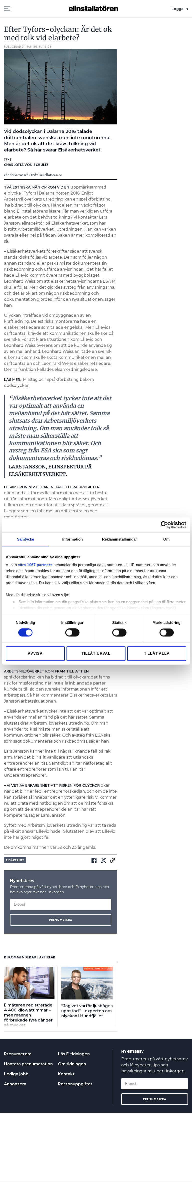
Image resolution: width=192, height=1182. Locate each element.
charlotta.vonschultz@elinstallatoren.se (33, 175)
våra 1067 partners (35, 565)
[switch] (72, 633)
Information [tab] (72, 539)
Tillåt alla (157, 653)
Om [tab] (166, 539)
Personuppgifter (75, 1084)
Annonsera (15, 1084)
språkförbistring (95, 199)
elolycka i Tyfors (20, 193)
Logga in (180, 9)
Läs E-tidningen (74, 1054)
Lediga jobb (16, 1074)
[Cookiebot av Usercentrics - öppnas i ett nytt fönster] (164, 525)
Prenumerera (18, 1054)
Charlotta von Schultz (26, 164)
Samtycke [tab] (25, 539)
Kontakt (66, 1074)
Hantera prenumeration (28, 1064)
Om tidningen (72, 1064)
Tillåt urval (96, 653)
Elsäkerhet (15, 860)
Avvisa (35, 653)
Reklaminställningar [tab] (119, 539)
